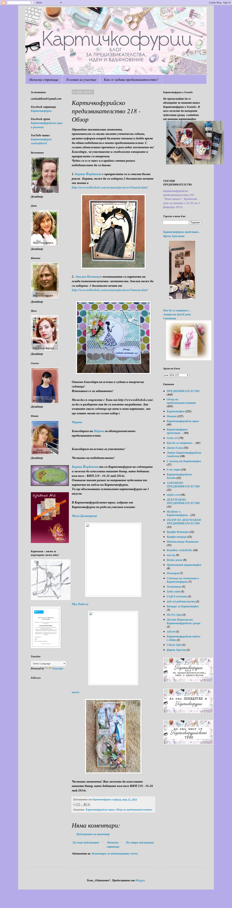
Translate (57, 668)
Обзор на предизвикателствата (134, 809)
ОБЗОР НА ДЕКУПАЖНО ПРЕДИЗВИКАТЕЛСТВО (184, 521)
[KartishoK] (51, 599)
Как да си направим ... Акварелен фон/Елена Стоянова (177, 314)
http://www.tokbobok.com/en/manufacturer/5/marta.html (110, 187)
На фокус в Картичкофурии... (178, 513)
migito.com (173, 495)
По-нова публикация (86, 842)
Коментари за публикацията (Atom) (115, 853)
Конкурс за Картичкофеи (183, 606)
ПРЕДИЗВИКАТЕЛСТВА (183, 391)
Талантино (174, 586)
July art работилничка (181, 601)
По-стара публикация (140, 842)
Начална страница (43, 79)
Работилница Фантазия (182, 542)
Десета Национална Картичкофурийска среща (183, 621)
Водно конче (175, 560)
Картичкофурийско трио (100, 809)
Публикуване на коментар (93, 834)
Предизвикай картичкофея (184, 565)
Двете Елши (175, 448)
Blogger (140, 880)
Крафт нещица (177, 537)
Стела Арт (174, 645)
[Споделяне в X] (82, 804)
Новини (172, 416)
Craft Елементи (177, 596)
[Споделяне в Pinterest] (88, 804)
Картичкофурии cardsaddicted (41, 141)
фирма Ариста (176, 650)
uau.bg (171, 555)
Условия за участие (81, 79)
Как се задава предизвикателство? (131, 79)
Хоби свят (173, 591)
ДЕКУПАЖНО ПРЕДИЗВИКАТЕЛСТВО (183, 501)
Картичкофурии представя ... (177, 431)
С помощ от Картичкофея (184, 461)
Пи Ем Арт (174, 615)
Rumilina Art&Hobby (179, 550)
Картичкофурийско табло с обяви (183, 638)
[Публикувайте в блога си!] (78, 804)
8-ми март (174, 469)
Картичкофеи (176, 411)
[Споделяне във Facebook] (85, 804)
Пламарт (173, 573)
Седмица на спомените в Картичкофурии (183, 580)
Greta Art (172, 438)
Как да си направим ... (181, 443)
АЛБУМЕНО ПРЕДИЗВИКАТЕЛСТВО (183, 484)
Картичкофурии (41, 111)
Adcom (171, 631)
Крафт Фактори (178, 532)
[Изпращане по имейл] (75, 804)
